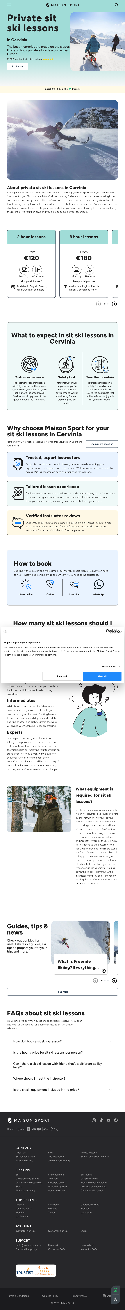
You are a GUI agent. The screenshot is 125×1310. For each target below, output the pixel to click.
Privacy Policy (79, 1295)
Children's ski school (92, 1190)
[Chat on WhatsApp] (115, 1290)
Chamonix (53, 1204)
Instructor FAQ (89, 1249)
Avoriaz (20, 1204)
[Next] (114, 304)
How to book (88, 1245)
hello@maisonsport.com (29, 1245)
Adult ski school (56, 1190)
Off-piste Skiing (89, 1178)
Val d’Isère (86, 1212)
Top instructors (56, 1156)
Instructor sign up (25, 1230)
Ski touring (86, 1174)
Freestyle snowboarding (94, 1182)
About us (20, 1152)
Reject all (62, 676)
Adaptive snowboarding (93, 1186)
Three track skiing (25, 1190)
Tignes (51, 1212)
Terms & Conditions (18, 1295)
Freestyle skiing (56, 1182)
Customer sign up (58, 1230)
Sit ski (19, 1186)
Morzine (20, 1212)
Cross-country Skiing (27, 1178)
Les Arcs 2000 (23, 1208)
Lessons (23, 1170)
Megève (52, 1208)
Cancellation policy (26, 1249)
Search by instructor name (95, 1156)
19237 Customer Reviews (44, 1274)
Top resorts (26, 1200)
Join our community (59, 1160)
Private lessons (89, 1152)
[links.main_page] (62, 4)
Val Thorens (22, 1216)
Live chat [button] (53, 1245)
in (17, 39)
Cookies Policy (50, 1295)
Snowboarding (56, 1174)
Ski (17, 1174)
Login (84, 1230)
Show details (109, 666)
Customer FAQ (56, 1249)
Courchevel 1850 (90, 1204)
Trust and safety (24, 1160)
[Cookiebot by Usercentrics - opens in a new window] (108, 631)
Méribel (85, 1208)
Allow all (102, 676)
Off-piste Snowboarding (29, 1182)
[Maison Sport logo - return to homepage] (28, 1120)
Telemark (53, 1178)
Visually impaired (57, 1186)
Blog (50, 1152)
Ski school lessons (25, 1156)
